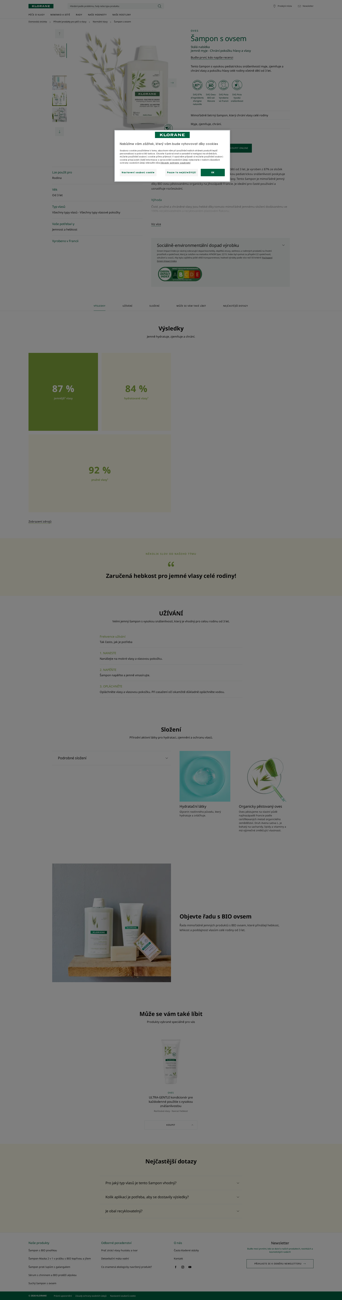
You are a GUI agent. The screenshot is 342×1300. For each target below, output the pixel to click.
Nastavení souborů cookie (138, 172)
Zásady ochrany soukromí (175, 162)
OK (212, 172)
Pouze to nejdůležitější (181, 172)
